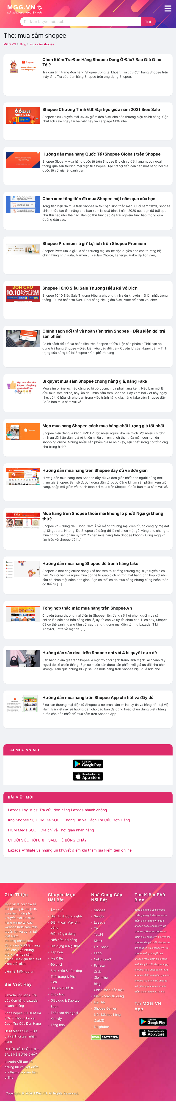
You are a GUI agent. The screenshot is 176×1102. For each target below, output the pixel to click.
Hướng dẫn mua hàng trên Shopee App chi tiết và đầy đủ (98, 697)
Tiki (96, 928)
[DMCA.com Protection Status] (105, 1037)
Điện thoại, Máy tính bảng (65, 925)
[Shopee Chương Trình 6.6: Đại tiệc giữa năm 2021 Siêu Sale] (23, 115)
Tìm (148, 21)
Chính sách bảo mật (109, 990)
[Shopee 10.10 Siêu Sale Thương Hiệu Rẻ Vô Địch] (23, 293)
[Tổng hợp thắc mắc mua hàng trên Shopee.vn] (23, 613)
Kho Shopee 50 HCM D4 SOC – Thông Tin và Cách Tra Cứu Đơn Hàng (69, 820)
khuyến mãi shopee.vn (157, 942)
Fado (98, 953)
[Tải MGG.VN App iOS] (88, 776)
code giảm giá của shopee (150, 909)
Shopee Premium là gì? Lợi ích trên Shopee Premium (94, 243)
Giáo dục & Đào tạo (65, 1000)
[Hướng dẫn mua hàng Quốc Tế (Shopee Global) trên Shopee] (23, 159)
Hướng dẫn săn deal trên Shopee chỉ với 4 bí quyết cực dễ (99, 652)
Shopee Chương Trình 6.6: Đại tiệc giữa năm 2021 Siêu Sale (101, 109)
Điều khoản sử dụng (109, 996)
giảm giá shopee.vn (146, 936)
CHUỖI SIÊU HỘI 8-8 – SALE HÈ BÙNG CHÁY (47, 840)
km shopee (141, 947)
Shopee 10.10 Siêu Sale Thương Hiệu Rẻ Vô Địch (90, 288)
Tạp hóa (57, 952)
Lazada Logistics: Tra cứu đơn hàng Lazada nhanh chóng (57, 810)
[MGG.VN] (26, 8)
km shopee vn (156, 947)
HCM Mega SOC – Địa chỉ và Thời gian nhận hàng (51, 830)
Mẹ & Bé (57, 958)
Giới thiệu (101, 977)
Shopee (99, 910)
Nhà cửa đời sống (64, 940)
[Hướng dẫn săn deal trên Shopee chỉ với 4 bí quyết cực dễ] (23, 658)
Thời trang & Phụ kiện (63, 979)
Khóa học (58, 994)
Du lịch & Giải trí (62, 988)
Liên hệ (99, 1002)
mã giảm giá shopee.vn (148, 986)
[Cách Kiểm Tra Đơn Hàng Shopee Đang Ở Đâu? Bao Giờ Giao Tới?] (23, 66)
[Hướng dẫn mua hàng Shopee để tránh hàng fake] (23, 569)
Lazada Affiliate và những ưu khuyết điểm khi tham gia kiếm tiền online (70, 850)
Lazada (99, 922)
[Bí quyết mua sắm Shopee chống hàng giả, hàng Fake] (23, 386)
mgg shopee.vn (153, 969)
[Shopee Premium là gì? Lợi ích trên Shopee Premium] (23, 249)
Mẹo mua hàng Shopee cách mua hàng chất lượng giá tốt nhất (103, 425)
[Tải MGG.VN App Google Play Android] (88, 763)
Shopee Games (105, 1008)
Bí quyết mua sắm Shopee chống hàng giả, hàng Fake (94, 381)
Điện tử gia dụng (63, 933)
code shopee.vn (153, 926)
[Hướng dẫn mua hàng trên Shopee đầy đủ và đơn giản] (23, 476)
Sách (54, 1006)
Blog (97, 984)
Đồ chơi (56, 964)
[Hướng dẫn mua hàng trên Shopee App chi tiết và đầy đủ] (23, 703)
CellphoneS (102, 959)
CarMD (99, 1020)
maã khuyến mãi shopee (148, 964)
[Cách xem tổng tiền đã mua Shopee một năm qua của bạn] (23, 204)
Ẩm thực (57, 910)
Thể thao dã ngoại (64, 1013)
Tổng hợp (58, 1025)
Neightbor (101, 1027)
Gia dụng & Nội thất (65, 946)
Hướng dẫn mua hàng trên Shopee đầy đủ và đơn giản (95, 470)
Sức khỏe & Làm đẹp (66, 971)
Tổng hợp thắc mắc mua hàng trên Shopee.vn (87, 608)
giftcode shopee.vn (155, 931)
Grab (97, 971)
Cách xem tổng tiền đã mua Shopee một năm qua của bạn (98, 198)
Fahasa (99, 965)
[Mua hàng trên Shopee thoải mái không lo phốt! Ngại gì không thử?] (23, 520)
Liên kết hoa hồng (107, 1014)
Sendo (99, 916)
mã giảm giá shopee (155, 980)
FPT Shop (101, 947)
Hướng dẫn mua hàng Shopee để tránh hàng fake (90, 563)
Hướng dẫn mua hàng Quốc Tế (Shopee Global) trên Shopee (101, 154)
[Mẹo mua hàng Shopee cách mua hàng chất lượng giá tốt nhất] (23, 431)
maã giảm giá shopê (155, 958)
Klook (98, 941)
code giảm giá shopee (147, 915)
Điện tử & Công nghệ (66, 916)
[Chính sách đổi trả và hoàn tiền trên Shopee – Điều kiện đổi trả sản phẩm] (23, 338)
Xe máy (56, 1019)
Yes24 (98, 934)
